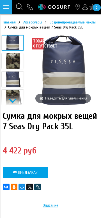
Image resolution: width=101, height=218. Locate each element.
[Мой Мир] (22, 187)
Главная (9, 22)
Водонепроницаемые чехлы (73, 22)
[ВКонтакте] (6, 187)
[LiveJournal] (37, 187)
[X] (29, 187)
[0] (92, 7)
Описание (50, 205)
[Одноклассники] (14, 187)
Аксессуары (32, 22)
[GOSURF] (54, 7)
